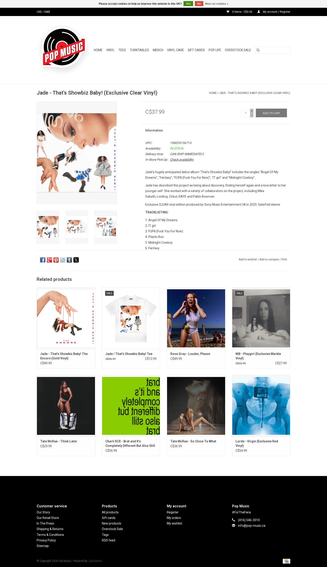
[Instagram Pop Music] (171, 486)
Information (154, 130)
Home (98, 50)
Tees (122, 50)
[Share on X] (76, 260)
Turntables (139, 50)
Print (284, 259)
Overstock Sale (112, 529)
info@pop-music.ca (251, 525)
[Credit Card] (285, 561)
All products (110, 512)
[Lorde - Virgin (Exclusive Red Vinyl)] (261, 405)
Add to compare (269, 259)
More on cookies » (216, 3)
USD (39, 11)
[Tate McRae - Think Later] (66, 405)
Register (173, 512)
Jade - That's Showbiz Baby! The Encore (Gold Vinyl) (64, 356)
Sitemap (43, 546)
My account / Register (276, 11)
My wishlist (174, 523)
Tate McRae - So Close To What (193, 441)
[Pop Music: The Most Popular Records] (64, 50)
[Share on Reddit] (62, 260)
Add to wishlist (248, 259)
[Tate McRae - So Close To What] (196, 405)
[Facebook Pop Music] (155, 486)
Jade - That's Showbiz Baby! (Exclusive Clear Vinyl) (254, 93)
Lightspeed (95, 561)
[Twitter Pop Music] (163, 486)
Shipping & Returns (50, 529)
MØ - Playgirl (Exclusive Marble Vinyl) (258, 356)
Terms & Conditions (50, 535)
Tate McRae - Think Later (58, 441)
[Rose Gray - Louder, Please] (196, 318)
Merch (158, 50)
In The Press (45, 523)
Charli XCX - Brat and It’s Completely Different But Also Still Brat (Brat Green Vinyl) (130, 443)
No (199, 3)
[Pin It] (56, 260)
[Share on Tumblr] (69, 260)
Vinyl (110, 50)
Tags (105, 535)
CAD (47, 11)
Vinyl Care (175, 50)
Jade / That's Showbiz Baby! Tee (128, 354)
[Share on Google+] (49, 260)
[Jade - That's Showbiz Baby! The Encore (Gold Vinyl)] (66, 318)
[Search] (258, 50)
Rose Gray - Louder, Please (190, 354)
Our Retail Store (48, 518)
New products (111, 523)
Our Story (43, 512)
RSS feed (108, 540)
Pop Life (215, 50)
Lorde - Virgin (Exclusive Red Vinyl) (257, 443)
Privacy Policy (46, 540)
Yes (188, 3)
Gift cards (196, 50)
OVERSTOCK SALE (238, 50)
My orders (174, 518)
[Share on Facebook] (42, 260)
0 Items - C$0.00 (242, 11)
